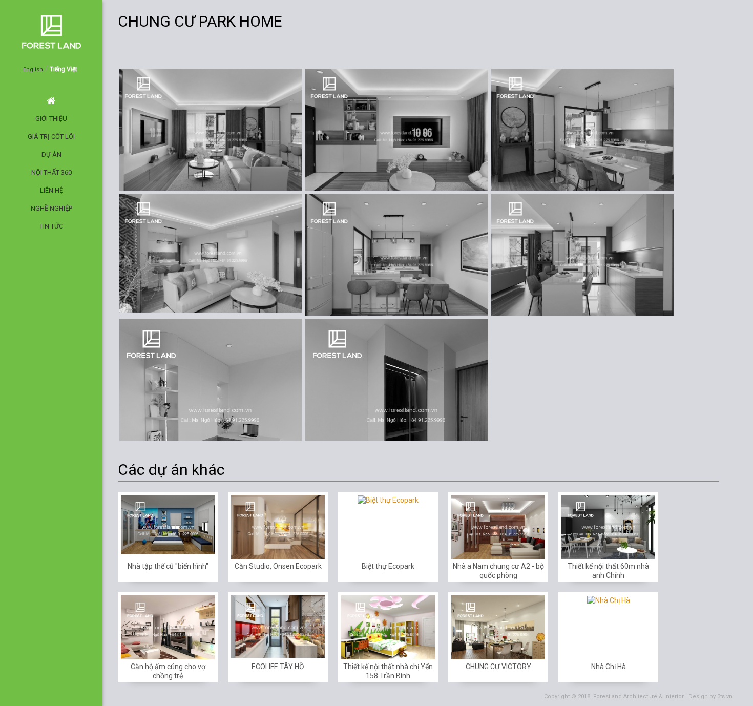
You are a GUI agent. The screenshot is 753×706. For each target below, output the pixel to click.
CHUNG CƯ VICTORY (498, 666)
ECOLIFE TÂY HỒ (278, 666)
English (33, 69)
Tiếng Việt (63, 69)
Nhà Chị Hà (608, 666)
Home (51, 101)
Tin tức (51, 226)
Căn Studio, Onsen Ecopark (278, 566)
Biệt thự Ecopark (388, 566)
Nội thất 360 (51, 172)
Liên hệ (51, 190)
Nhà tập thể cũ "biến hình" (168, 566)
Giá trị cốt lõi (51, 136)
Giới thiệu (51, 118)
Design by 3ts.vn (710, 696)
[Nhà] (661, 45)
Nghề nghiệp (51, 208)
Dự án (51, 154)
